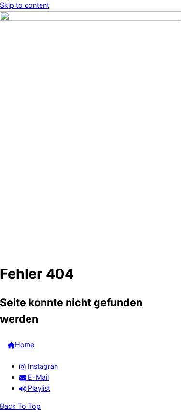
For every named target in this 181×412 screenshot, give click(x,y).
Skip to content (24, 5)
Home (24, 345)
